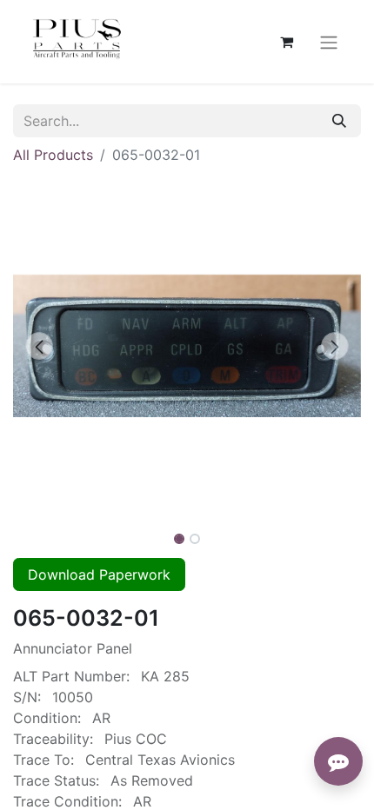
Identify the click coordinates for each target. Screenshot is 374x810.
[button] (39, 346)
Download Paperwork (99, 574)
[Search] (339, 120)
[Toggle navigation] (329, 42)
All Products (53, 154)
